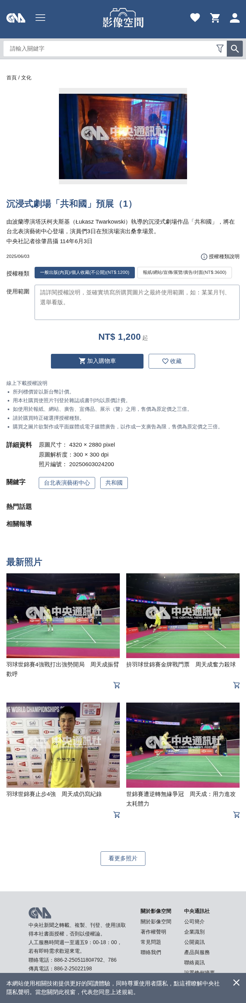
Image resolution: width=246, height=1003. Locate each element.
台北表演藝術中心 (67, 483)
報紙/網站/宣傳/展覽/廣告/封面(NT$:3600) (184, 272)
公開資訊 (194, 942)
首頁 (11, 77)
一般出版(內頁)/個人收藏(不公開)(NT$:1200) (84, 272)
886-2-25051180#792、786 (85, 960)
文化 (26, 77)
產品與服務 (197, 952)
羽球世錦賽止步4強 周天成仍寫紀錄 (54, 794)
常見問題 (151, 942)
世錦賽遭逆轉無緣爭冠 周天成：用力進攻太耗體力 (181, 799)
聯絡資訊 (194, 962)
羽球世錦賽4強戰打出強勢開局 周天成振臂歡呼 (62, 669)
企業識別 (194, 932)
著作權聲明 (153, 932)
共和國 (114, 483)
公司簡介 (194, 921)
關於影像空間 (156, 921)
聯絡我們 (151, 952)
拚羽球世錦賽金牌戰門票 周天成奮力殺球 (181, 664)
